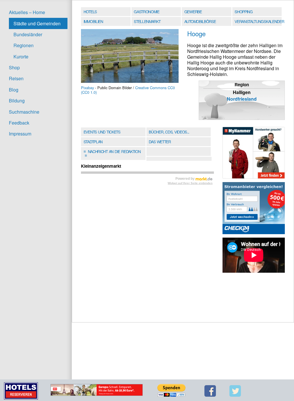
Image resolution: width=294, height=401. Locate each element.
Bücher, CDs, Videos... (169, 132)
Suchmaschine (24, 111)
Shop (14, 67)
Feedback (19, 122)
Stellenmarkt (147, 21)
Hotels (90, 11)
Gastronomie (146, 11)
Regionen (23, 45)
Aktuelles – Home (27, 12)
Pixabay (87, 87)
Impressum (20, 133)
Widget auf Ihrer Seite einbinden (190, 183)
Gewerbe (193, 11)
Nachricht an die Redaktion (112, 153)
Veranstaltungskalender (259, 21)
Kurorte (20, 56)
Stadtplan (93, 141)
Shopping (243, 11)
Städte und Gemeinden (37, 23)
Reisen (16, 78)
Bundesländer (27, 34)
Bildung (17, 100)
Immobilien (93, 21)
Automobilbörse (200, 21)
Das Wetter (160, 141)
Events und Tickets (102, 132)
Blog (13, 89)
